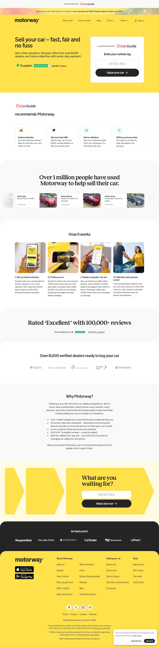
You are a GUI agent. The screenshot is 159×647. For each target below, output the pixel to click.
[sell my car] (27, 20)
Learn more (137, 636)
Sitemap (93, 614)
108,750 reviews (96, 332)
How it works (85, 20)
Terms (65, 614)
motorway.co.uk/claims (101, 628)
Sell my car (68, 20)
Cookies (83, 614)
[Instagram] (82, 607)
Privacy (74, 614)
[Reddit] (89, 607)
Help (99, 20)
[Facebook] (69, 607)
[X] (76, 607)
